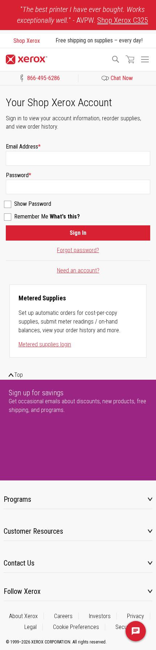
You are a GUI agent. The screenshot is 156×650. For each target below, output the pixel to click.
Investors (100, 616)
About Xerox (23, 616)
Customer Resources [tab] (33, 531)
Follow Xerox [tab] (22, 591)
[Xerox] (55, 59)
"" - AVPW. (82, 15)
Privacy (135, 616)
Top (18, 374)
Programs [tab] (17, 499)
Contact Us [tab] (19, 563)
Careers (63, 616)
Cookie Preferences (76, 627)
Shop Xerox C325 (122, 20)
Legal (30, 627)
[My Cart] (130, 59)
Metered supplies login (45, 344)
